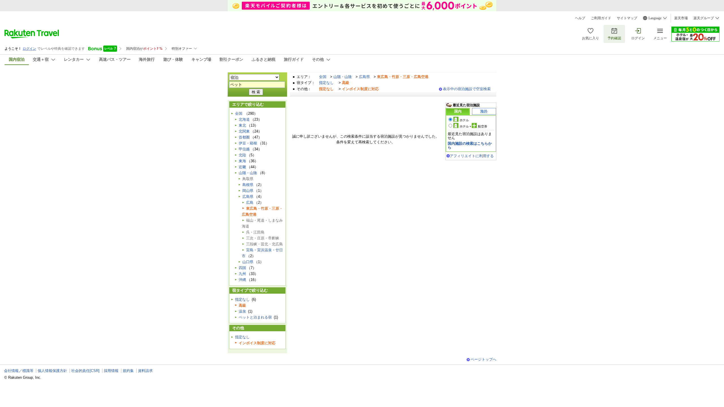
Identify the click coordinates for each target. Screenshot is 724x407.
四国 (242, 268)
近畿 (242, 167)
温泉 (242, 311)
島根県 (247, 185)
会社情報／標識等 (18, 371)
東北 (242, 125)
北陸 (242, 155)
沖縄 (242, 280)
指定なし (326, 83)
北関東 (244, 131)
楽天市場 (681, 18)
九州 (242, 274)
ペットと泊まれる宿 (255, 317)
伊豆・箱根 (248, 143)
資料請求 (145, 371)
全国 (322, 77)
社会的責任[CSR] (85, 371)
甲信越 (244, 149)
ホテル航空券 (473, 126)
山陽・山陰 (342, 77)
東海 (242, 161)
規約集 (128, 371)
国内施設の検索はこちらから (470, 145)
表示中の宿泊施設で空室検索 (467, 89)
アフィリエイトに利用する (472, 156)
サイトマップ (627, 18)
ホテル (464, 120)
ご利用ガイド (601, 18)
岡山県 (247, 191)
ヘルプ (580, 18)
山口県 (247, 262)
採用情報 (111, 371)
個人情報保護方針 (52, 371)
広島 (249, 202)
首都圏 (244, 137)
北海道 (244, 119)
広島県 (364, 77)
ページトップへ (483, 359)
